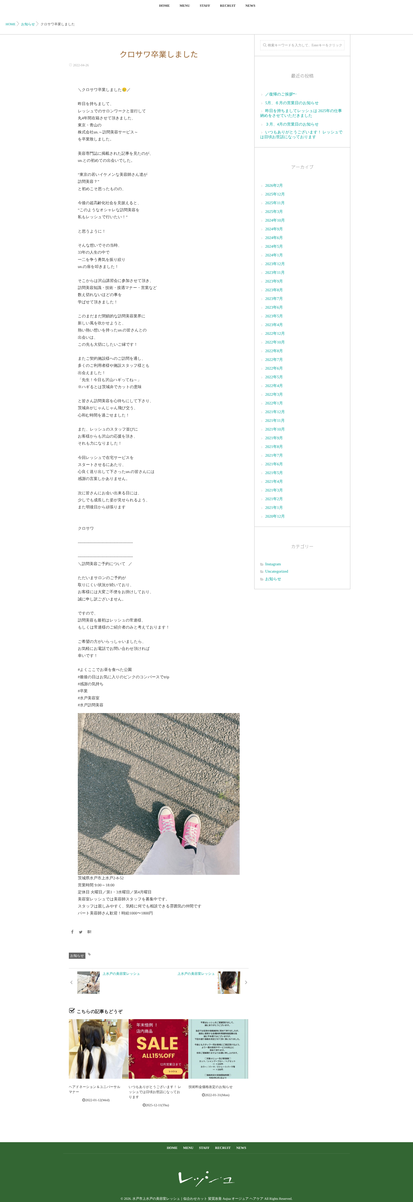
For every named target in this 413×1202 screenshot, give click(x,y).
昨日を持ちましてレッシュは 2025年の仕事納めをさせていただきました (301, 113)
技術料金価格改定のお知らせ (211, 1087)
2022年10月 (275, 342)
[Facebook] (72, 932)
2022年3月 (274, 395)
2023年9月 (274, 281)
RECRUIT (227, 6)
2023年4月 (274, 325)
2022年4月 (274, 386)
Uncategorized (276, 572)
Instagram (273, 564)
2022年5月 (274, 377)
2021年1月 (274, 508)
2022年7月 (274, 360)
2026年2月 (274, 186)
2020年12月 (275, 517)
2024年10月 (275, 220)
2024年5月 (274, 247)
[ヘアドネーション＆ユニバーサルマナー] (98, 1049)
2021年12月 (275, 412)
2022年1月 (274, 403)
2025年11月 (275, 203)
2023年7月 (274, 299)
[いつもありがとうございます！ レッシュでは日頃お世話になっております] (158, 1049)
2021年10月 (275, 429)
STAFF (205, 6)
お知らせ (77, 956)
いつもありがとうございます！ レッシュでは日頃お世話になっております (155, 1092)
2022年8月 (274, 351)
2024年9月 (274, 229)
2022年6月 (274, 368)
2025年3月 (274, 212)
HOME (164, 6)
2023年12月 (275, 264)
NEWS (250, 6)
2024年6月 (274, 238)
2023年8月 (274, 290)
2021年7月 (274, 456)
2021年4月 (274, 482)
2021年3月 (274, 490)
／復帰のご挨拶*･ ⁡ (281, 94)
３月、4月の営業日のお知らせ (292, 124)
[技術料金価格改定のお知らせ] (218, 1049)
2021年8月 (274, 447)
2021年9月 (274, 438)
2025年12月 (275, 194)
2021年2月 (274, 499)
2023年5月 (274, 316)
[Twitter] (81, 932)
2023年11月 (275, 273)
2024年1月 (274, 255)
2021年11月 (275, 421)
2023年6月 (274, 308)
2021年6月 (274, 464)
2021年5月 (274, 473)
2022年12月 (275, 334)
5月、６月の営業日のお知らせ (292, 103)
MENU (185, 6)
